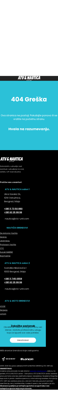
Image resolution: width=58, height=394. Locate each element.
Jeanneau (5, 240)
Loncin (3, 314)
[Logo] (29, 78)
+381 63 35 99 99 (13, 212)
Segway (4, 310)
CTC (2, 248)
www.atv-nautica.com (38, 371)
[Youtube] (25, 185)
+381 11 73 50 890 (13, 208)
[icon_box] (10, 199)
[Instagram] (7, 185)
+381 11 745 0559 (13, 278)
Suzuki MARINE (6, 252)
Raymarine (5, 256)
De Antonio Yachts (9, 233)
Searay (3, 237)
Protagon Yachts (8, 244)
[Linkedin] (13, 185)
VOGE (2, 306)
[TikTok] (19, 185)
